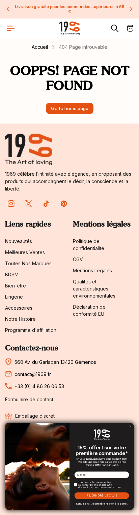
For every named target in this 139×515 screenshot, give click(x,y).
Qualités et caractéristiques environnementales (94, 289)
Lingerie (14, 297)
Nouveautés (18, 241)
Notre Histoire (20, 319)
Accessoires (18, 308)
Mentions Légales (92, 270)
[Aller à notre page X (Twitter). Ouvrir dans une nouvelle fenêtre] (29, 204)
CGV (78, 259)
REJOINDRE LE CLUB (101, 495)
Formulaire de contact (29, 399)
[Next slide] (131, 9)
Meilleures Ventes (25, 252)
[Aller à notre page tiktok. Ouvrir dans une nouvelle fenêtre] (46, 204)
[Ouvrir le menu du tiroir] (11, 28)
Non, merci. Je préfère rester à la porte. (102, 503)
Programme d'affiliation (30, 330)
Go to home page (69, 108)
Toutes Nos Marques (28, 263)
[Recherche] (115, 28)
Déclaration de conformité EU (89, 310)
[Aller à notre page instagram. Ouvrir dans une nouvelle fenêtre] (11, 204)
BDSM (12, 274)
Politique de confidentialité (88, 244)
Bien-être (15, 285)
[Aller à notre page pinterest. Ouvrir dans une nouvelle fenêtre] (64, 204)
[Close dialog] (131, 426)
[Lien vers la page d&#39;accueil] (28, 149)
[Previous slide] (8, 9)
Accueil (40, 47)
